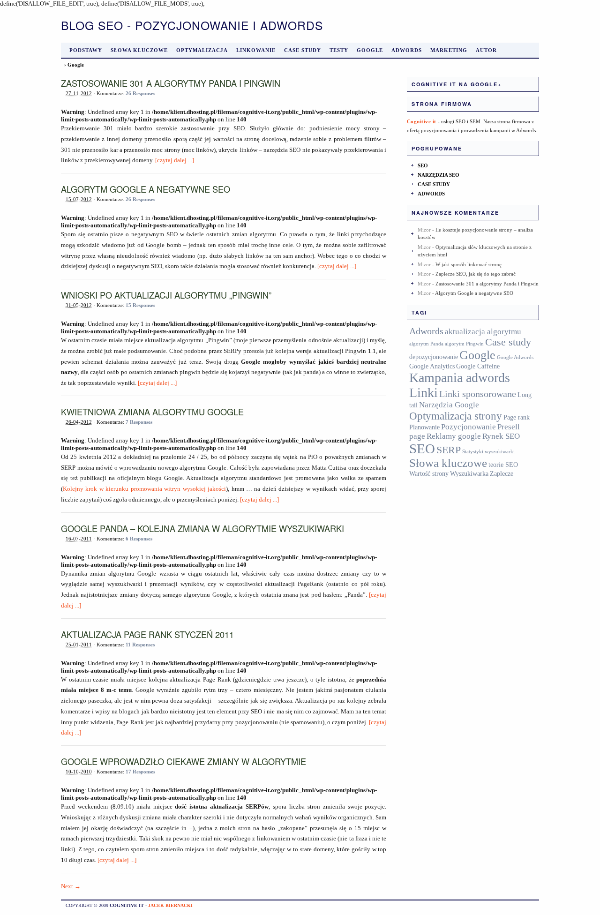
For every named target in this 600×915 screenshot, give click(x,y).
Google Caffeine (478, 366)
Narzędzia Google (449, 404)
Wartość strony (429, 473)
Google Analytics (432, 366)
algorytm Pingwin (464, 343)
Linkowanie (256, 50)
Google (370, 50)
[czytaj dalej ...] (174, 160)
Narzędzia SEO (438, 175)
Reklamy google (454, 436)
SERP (448, 450)
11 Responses (140, 644)
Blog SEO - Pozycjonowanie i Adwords (192, 25)
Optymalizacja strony (455, 416)
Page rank (516, 417)
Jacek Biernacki (170, 905)
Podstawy (85, 50)
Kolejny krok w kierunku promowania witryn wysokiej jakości (144, 488)
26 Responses (140, 93)
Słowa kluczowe (139, 50)
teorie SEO (503, 464)
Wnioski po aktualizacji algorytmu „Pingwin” (166, 295)
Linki (423, 392)
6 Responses (139, 538)
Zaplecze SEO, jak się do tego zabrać (475, 274)
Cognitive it (421, 121)
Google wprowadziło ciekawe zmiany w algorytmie (183, 761)
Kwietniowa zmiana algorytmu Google (152, 411)
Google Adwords (515, 357)
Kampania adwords (459, 377)
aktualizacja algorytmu (483, 331)
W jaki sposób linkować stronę (468, 264)
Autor (486, 50)
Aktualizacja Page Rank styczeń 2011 (147, 634)
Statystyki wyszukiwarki (488, 451)
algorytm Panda (426, 343)
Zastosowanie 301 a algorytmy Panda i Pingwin (170, 83)
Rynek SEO (501, 436)
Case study (302, 50)
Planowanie (424, 427)
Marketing (448, 50)
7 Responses (139, 422)
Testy (339, 50)
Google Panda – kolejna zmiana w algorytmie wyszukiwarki (202, 528)
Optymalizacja (202, 50)
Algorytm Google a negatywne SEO (145, 189)
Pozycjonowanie (468, 426)
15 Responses (140, 305)
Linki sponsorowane (477, 394)
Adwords (406, 50)
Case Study (434, 184)
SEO (423, 165)
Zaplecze (501, 473)
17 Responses (140, 771)
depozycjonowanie (433, 356)
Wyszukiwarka (469, 473)
